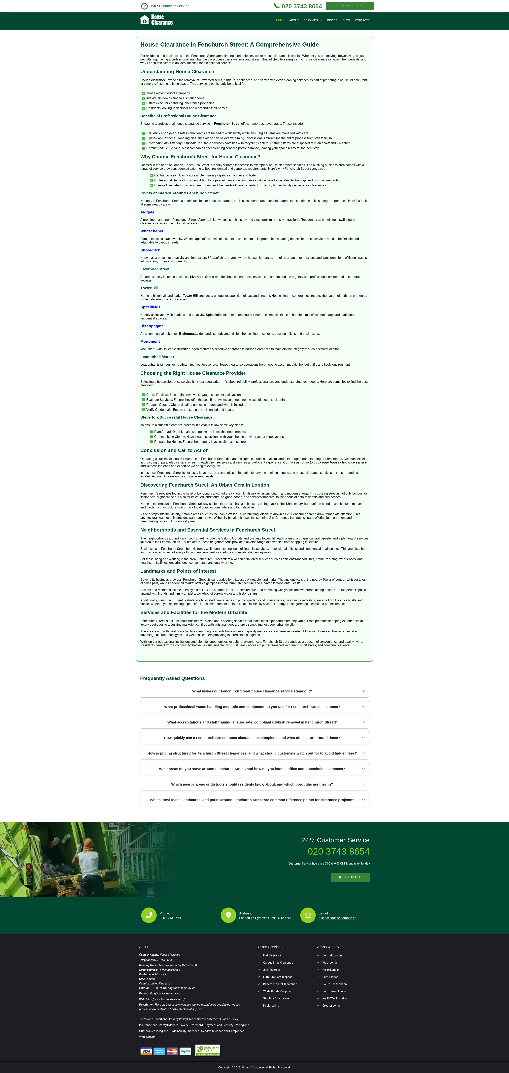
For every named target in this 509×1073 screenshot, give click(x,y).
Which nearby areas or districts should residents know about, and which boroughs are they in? (252, 784)
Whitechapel (151, 231)
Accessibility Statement (204, 1019)
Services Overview (200, 1031)
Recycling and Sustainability (168, 1031)
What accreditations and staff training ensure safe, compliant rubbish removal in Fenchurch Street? (252, 722)
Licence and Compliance (228, 1031)
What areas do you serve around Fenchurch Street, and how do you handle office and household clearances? (252, 769)
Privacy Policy (178, 1019)
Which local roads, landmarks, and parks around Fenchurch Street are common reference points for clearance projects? (252, 800)
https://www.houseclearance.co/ (165, 999)
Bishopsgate (152, 326)
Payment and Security (219, 1025)
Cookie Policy (229, 1019)
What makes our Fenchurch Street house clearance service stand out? (252, 691)
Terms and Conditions (153, 1019)
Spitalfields (150, 307)
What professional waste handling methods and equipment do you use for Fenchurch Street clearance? (252, 707)
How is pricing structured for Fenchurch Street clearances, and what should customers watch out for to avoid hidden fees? (252, 753)
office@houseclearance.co (337, 918)
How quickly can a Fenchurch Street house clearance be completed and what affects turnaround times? (252, 738)
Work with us (147, 1037)
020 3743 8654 (170, 918)
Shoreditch (150, 250)
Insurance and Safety (153, 1025)
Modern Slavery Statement (185, 1025)
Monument (150, 341)
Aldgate (147, 212)
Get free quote (350, 6)
